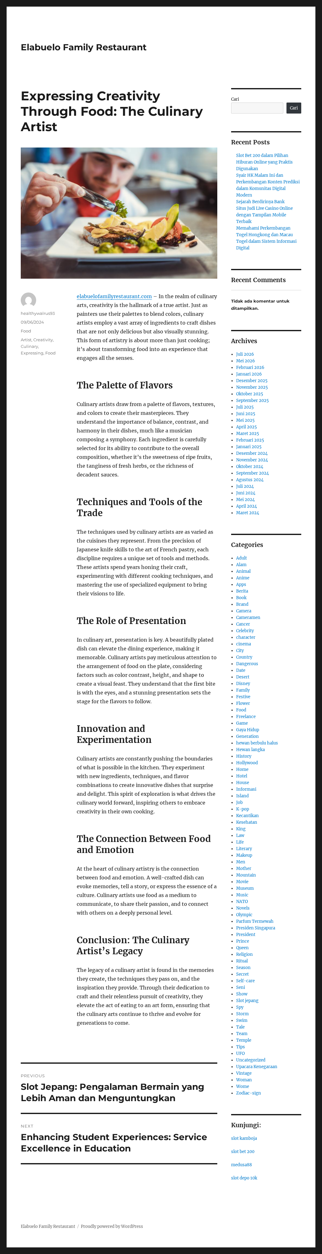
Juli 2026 (245, 354)
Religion (244, 954)
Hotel (241, 776)
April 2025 (246, 427)
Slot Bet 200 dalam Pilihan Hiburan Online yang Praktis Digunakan (264, 162)
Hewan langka (250, 749)
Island (242, 796)
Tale (240, 1027)
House (242, 782)
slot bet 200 (242, 1151)
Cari (235, 99)
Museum (245, 888)
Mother (243, 868)
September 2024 (252, 473)
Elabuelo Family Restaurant (84, 47)
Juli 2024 (245, 486)
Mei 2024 (245, 499)
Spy (239, 1007)
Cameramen (248, 617)
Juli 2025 (245, 407)
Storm (242, 1014)
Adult (241, 558)
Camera (243, 611)
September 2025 (252, 400)
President (245, 934)
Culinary (29, 346)
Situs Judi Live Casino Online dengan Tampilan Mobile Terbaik (264, 215)
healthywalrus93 (38, 313)
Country (244, 657)
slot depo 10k (244, 1178)
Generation (247, 736)
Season (243, 967)
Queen (242, 947)
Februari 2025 (250, 440)
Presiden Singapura (255, 928)
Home (242, 769)
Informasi (246, 789)
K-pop (242, 809)
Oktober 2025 (249, 394)
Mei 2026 (245, 361)
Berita (242, 591)
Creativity (43, 339)
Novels (243, 908)
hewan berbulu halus (257, 743)
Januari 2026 (249, 374)
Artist (26, 339)
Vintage (244, 1073)
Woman (244, 1080)
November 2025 (252, 387)
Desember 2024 (252, 453)
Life (240, 842)
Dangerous (247, 663)
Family (243, 690)
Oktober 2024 (249, 466)
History (243, 756)
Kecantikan (247, 815)
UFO (240, 1053)
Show (241, 994)
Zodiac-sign (248, 1093)
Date (240, 670)
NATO (242, 901)
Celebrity (245, 630)
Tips (240, 1047)
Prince (242, 941)
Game (242, 723)
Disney (243, 683)
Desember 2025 (252, 380)
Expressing (32, 352)
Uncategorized (250, 1060)
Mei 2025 (245, 420)
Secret (242, 974)
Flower (243, 703)
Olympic (244, 914)
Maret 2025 (247, 433)
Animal (243, 571)
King (241, 829)
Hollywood (247, 763)
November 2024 (252, 460)
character (245, 637)
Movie (242, 881)
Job (239, 802)
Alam (241, 564)
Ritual (242, 961)
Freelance (246, 716)
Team (241, 1033)
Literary (244, 848)
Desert (242, 677)
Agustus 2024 (250, 479)
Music (242, 895)
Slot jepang (247, 1000)
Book (241, 597)
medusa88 (241, 1165)
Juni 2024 (245, 493)
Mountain (246, 875)
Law (240, 835)
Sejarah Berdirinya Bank (260, 201)
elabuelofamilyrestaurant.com (114, 296)
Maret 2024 (247, 513)
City (240, 650)
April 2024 (246, 506)
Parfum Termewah (255, 921)
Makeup (244, 855)
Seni (240, 987)
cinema (243, 644)
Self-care (245, 981)
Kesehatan (246, 822)
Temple (243, 1040)
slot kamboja (244, 1138)
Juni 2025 (245, 413)
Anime (242, 578)
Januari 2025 (249, 446)
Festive (243, 696)
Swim (241, 1020)
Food (26, 330)
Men (240, 862)
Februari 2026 (250, 367)
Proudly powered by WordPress (112, 1226)
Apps (241, 584)
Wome (242, 1086)
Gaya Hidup (247, 730)
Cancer (243, 624)
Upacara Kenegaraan (256, 1066)
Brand (242, 604)
